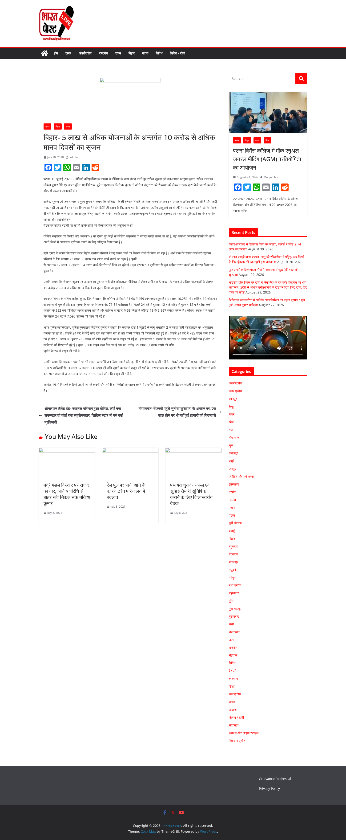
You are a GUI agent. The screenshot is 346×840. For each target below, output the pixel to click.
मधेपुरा (232, 577)
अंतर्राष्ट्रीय (85, 53)
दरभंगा (232, 492)
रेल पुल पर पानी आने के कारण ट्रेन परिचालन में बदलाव (126, 491)
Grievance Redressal (275, 778)
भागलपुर (233, 562)
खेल (231, 422)
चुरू (231, 445)
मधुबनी (233, 569)
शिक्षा (267, 140)
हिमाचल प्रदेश (237, 740)
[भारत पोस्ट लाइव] (44, 53)
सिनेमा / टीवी (177, 53)
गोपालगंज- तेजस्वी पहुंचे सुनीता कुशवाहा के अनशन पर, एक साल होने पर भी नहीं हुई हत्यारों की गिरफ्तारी (177, 412)
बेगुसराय (233, 546)
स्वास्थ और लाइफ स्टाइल (243, 733)
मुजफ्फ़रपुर (235, 608)
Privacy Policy (269, 788)
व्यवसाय (233, 678)
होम (56, 53)
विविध (159, 53)
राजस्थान (234, 632)
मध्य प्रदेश (235, 585)
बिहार (132, 53)
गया (231, 430)
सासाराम (233, 709)
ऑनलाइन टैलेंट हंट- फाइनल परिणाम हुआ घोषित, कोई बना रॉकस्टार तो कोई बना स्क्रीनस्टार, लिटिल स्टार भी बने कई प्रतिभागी (83, 415)
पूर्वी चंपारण (235, 523)
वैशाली (232, 671)
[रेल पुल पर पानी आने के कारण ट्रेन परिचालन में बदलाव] (130, 451)
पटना (145, 53)
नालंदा (232, 499)
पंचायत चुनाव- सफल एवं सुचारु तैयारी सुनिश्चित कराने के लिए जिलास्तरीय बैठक (191, 494)
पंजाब (232, 507)
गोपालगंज (234, 437)
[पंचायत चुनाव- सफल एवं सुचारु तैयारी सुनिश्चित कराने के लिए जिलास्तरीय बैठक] (193, 451)
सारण (232, 702)
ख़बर (68, 53)
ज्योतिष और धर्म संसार (241, 476)
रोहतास (233, 655)
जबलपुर (233, 453)
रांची (231, 624)
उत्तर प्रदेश (235, 391)
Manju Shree (272, 177)
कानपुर (233, 398)
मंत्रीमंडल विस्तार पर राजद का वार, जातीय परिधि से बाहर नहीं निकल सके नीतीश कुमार (67, 494)
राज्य (118, 53)
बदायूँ (232, 531)
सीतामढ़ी (233, 725)
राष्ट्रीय (103, 53)
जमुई (231, 461)
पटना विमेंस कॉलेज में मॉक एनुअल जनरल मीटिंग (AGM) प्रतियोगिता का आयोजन (267, 159)
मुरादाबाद (234, 616)
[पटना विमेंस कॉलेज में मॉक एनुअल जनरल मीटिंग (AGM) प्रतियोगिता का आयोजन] (268, 112)
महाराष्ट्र (234, 593)
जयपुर (232, 468)
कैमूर (231, 406)
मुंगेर (231, 601)
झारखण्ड (234, 484)
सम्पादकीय (235, 694)
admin (73, 157)
